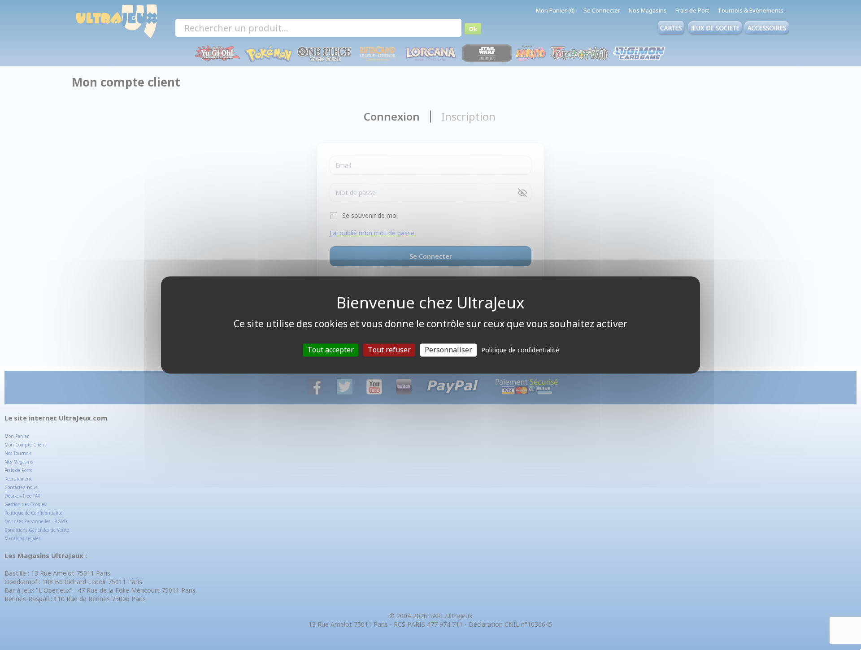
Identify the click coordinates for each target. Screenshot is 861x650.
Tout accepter (330, 350)
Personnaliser (448, 350)
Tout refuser (389, 350)
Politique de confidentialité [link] (520, 350)
